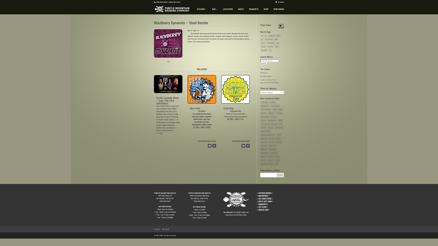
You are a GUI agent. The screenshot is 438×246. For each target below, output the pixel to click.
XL (270, 50)
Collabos (272, 113)
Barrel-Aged (275, 106)
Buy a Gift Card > (265, 201)
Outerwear (270, 43)
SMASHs (264, 149)
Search (263, 63)
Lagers (271, 128)
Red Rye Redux (265, 76)
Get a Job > (263, 207)
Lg (262, 39)
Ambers (272, 102)
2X (262, 36)
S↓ (155, 229)
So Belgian (272, 149)
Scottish (271, 142)
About (241, 9)
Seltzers (279, 142)
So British (264, 153)
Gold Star (228, 108)
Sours (277, 157)
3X (266, 36)
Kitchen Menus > (265, 193)
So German (273, 153)
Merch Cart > (264, 210)
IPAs (281, 124)
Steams (270, 160)
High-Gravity (265, 124)
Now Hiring (279, 9)
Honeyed (274, 124)
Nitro (278, 135)
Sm (278, 43)
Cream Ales (265, 117)
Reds (278, 139)
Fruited (263, 120)
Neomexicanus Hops (268, 135)
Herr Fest (195, 108)
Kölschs (263, 128)
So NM (270, 157)
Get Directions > (265, 198)
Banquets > (263, 204)
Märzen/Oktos (266, 131)
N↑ (164, 229)
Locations (228, 9)
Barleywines (265, 106)
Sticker (263, 47)
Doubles (274, 117)
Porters (271, 139)
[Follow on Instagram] (209, 146)
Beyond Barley (266, 109)
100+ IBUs (264, 102)
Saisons (263, 142)
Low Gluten (279, 128)
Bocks (275, 109)
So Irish (263, 157)
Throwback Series (267, 164)
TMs (276, 164)
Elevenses (264, 73)
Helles (280, 120)
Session (263, 146)
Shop (266, 9)
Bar (214, 9)
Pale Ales (264, 139)
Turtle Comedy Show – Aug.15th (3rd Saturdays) (167, 100)
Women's (264, 50)
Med (276, 39)
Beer (169, 61)
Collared (272, 36)
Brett (280, 109)
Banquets (253, 9)
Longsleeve (269, 39)
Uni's (277, 47)
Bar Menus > (263, 196)
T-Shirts (270, 47)
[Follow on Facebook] (214, 146)
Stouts (277, 160)
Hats (278, 36)
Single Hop (272, 146)
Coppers (280, 113)
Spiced (263, 160)
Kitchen (201, 9)
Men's (263, 43)
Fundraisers (272, 120)
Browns (263, 113)
